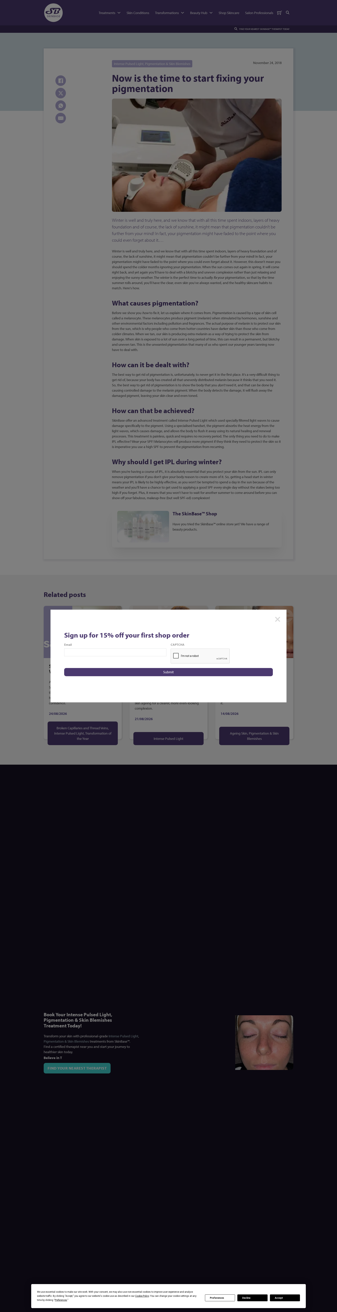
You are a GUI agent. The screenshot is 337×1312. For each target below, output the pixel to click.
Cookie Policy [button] (142, 1296)
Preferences (217, 1298)
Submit (168, 672)
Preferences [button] (61, 1300)
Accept (279, 1298)
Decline (246, 1298)
